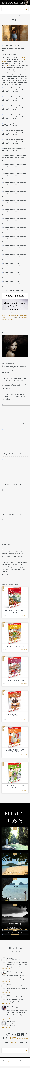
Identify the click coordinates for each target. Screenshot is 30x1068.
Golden (17, 317)
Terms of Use (4, 1061)
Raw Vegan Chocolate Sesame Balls (12, 454)
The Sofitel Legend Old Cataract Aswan (14, 315)
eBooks (4, 615)
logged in (13, 1042)
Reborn (3, 315)
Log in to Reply (6, 968)
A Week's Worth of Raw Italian (15, 680)
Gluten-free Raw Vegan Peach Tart (12, 514)
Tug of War (5, 574)
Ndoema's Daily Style (11, 15)
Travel (15, 828)
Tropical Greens (11, 317)
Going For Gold (6, 389)
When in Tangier (6, 544)
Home (3, 15)
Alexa (13, 1038)
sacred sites (23, 57)
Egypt (8, 65)
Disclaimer (10, 1061)
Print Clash (10, 319)
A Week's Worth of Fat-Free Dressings (15, 786)
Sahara (21, 317)
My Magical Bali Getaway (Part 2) (12, 557)
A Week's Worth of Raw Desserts (15, 715)
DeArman (10, 958)
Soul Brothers (6, 399)
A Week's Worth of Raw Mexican (11, 484)
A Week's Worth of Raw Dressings (15, 751)
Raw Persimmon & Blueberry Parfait (13, 424)
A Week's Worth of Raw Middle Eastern (15, 611)
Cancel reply (23, 1039)
